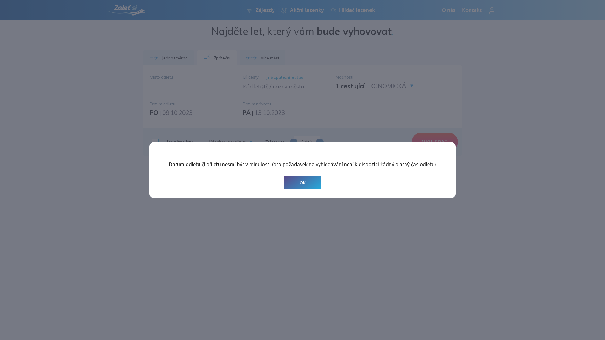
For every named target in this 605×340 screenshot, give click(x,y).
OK (303, 182)
